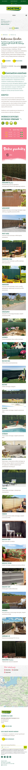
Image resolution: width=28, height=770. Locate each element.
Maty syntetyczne (5, 22)
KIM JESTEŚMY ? (4, 1)
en (15, 3)
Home (2, 19)
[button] (22, 67)
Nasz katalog (23, 1)
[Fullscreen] (2, 682)
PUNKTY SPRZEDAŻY (14, 1)
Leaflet (13, 706)
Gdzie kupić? (7, 60)
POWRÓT (16, 28)
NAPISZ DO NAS (18, 60)
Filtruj (10, 154)
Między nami (4, 761)
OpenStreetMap (21, 706)
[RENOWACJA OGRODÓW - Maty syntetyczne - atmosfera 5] (14, 66)
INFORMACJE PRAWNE (6, 762)
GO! (25, 747)
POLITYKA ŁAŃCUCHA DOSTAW (7, 763)
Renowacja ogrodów (5, 21)
